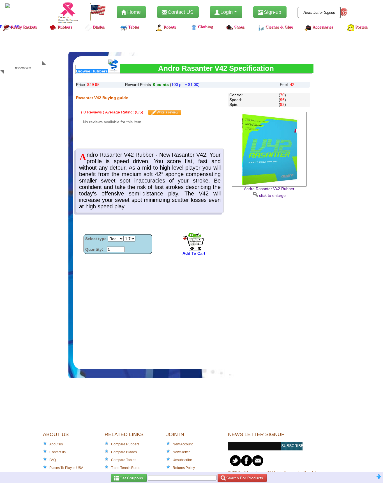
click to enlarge (269, 191)
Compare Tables (123, 460)
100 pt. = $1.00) (185, 84)
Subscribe (292, 445)
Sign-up (271, 12)
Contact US (179, 12)
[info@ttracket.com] (258, 460)
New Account (183, 444)
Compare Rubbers (125, 444)
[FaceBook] (246, 460)
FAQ (52, 460)
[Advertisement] (269, 282)
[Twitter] (235, 460)
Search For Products (244, 478)
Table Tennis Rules (125, 468)
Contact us (57, 452)
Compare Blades (124, 452)
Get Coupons (130, 478)
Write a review (167, 112)
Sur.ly (33, 78)
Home (133, 12)
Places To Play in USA (66, 468)
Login (226, 12)
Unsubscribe (182, 460)
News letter (181, 452)
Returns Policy (184, 468)
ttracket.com (23, 67)
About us (56, 444)
